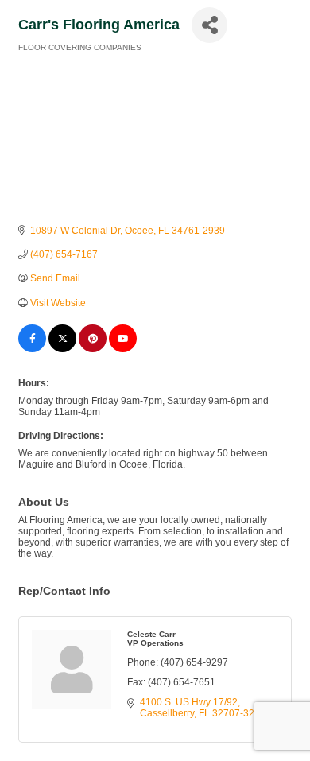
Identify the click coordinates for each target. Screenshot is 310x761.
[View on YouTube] (123, 349)
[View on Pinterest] (93, 349)
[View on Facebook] (32, 349)
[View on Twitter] (62, 349)
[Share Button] (209, 25)
